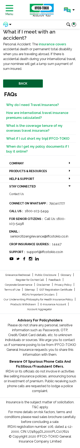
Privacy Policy (63, 284)
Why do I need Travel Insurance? (32, 105)
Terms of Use (12, 289)
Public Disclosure (46, 274)
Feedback (55, 279)
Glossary (66, 274)
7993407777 (57, 203)
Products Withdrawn (23, 304)
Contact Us (16, 194)
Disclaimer (44, 284)
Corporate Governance (19, 284)
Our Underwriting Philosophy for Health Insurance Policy (38, 299)
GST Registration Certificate (56, 289)
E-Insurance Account (53, 304)
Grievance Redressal (18, 274)
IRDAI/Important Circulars (38, 294)
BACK (23, 83)
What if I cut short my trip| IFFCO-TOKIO (37, 138)
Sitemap (30, 289)
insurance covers (52, 44)
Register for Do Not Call (30, 279)
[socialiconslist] (11, 258)
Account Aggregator (39, 309)
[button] (69, 10)
